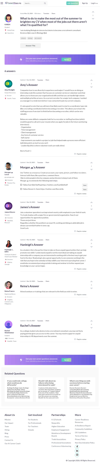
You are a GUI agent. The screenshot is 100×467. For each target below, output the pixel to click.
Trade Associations (58, 439)
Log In (93, 3)
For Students (33, 419)
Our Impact (9, 423)
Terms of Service (81, 436)
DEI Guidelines (80, 432)
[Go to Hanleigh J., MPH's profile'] (9, 244)
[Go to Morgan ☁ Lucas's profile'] (9, 166)
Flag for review (80, 154)
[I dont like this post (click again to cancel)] (93, 18)
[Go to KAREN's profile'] (9, 18)
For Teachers (33, 426)
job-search (38, 38)
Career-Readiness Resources (82, 420)
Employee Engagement (60, 430)
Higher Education (58, 426)
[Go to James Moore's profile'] (9, 206)
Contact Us (9, 440)
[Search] (45, 3)
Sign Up (85, 3)
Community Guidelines (83, 429)
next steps (53, 181)
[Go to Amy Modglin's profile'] (9, 84)
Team (7, 426)
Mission (8, 419)
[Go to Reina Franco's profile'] (9, 285)
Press (7, 437)
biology (30, 38)
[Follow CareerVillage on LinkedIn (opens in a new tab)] (77, 451)
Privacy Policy (80, 439)
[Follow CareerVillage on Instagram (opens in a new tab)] (77, 455)
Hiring (7, 430)
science (23, 38)
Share (53, 13)
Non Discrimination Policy (85, 443)
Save (84, 185)
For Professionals (34, 423)
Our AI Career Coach (13, 443)
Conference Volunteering (61, 446)
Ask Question (72, 3)
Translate (46, 13)
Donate (31, 430)
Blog (6, 433)
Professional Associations (61, 443)
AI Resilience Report (83, 426)
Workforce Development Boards (61, 434)
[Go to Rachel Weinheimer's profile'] (9, 325)
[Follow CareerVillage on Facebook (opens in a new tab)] (77, 447)
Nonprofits (55, 423)
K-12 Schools (56, 419)
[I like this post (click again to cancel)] (93, 12)
